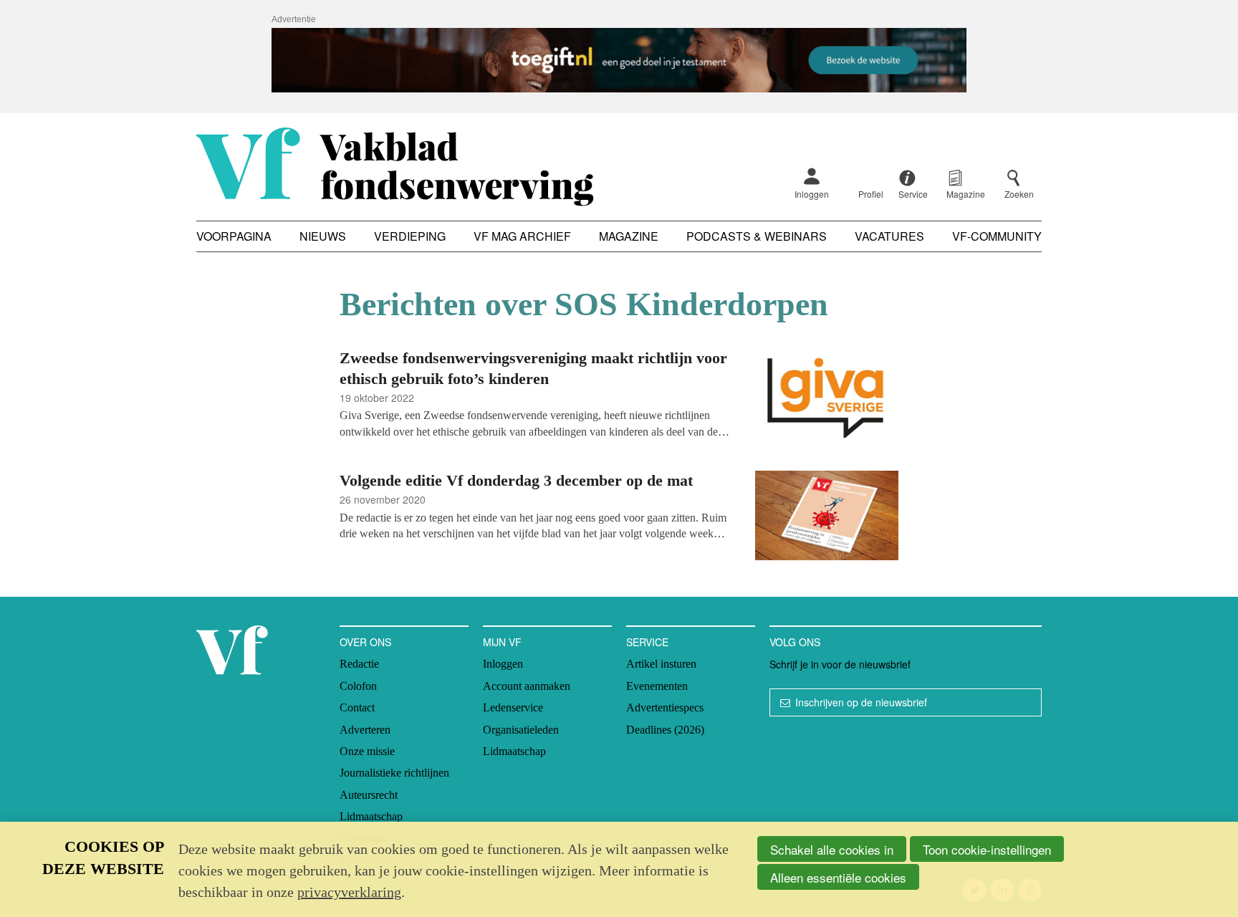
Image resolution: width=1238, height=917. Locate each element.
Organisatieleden (521, 730)
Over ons (365, 642)
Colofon (358, 686)
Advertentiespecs (665, 707)
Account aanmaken (526, 686)
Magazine (628, 236)
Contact (357, 707)
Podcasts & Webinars (756, 236)
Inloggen (812, 194)
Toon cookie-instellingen (987, 849)
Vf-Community (997, 236)
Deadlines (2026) (665, 730)
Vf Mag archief (522, 236)
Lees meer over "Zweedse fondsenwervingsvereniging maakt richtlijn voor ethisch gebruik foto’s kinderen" (619, 395)
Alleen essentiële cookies (838, 877)
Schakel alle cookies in (831, 849)
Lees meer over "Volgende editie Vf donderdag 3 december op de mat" (619, 518)
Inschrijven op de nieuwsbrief (861, 702)
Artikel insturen (661, 664)
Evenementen (657, 686)
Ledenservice (513, 707)
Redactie (359, 664)
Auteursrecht (369, 795)
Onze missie (367, 751)
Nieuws (322, 236)
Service (647, 642)
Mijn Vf (502, 642)
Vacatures (889, 236)
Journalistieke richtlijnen (394, 773)
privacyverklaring (349, 892)
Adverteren (365, 730)
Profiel (870, 194)
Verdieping (410, 236)
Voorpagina (234, 236)
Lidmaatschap (371, 816)
